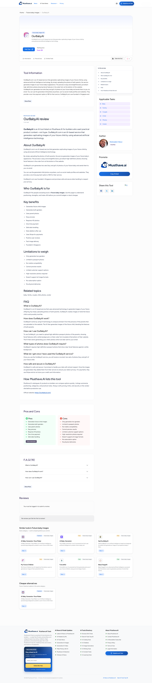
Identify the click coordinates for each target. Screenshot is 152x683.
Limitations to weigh (106, 81)
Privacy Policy (111, 642)
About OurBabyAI (105, 72)
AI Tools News (61, 640)
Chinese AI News (61, 655)
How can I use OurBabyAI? (33, 478)
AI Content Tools (86, 652)
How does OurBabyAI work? (34, 471)
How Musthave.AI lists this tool (109, 90)
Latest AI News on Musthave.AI (65, 633)
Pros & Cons (38, 58)
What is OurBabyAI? (31, 465)
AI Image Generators (88, 646)
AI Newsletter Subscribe (114, 640)
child (104, 116)
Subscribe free (38, 665)
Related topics (104, 84)
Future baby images (32, 12)
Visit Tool (28, 49)
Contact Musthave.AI (113, 636)
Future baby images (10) (38, 32)
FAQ (102, 87)
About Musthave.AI (112, 633)
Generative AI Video (62, 646)
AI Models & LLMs (62, 636)
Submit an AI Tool (128, 3)
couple (104, 112)
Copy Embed (114, 174)
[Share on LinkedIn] (112, 191)
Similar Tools (49, 58)
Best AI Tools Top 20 (87, 636)
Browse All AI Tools (87, 633)
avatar (104, 124)
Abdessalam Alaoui (116, 142)
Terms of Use (111, 646)
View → (24, 550)
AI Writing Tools (86, 649)
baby (103, 104)
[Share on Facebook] (101, 191)
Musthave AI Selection (63, 652)
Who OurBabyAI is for (106, 75)
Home (22, 12)
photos (104, 120)
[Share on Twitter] (107, 191)
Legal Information (112, 649)
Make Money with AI (62, 649)
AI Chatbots (85, 642)
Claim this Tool (118, 58)
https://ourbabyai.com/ (43, 393)
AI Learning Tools (87, 655)
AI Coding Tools (86, 640)
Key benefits (104, 78)
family (104, 108)
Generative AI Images (63, 642)
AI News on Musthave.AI (109, 678)
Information (27, 58)
